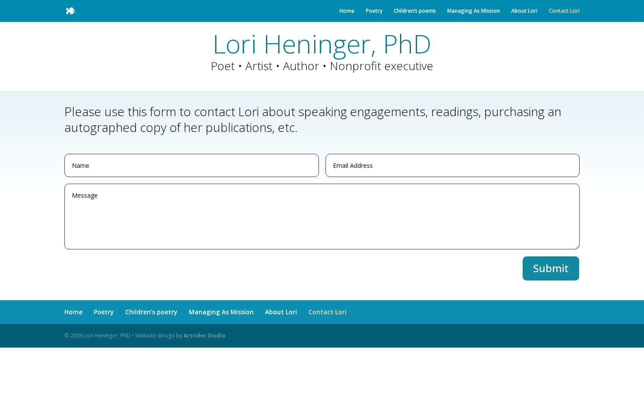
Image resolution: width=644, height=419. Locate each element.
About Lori (524, 11)
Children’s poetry (151, 312)
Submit (551, 268)
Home (347, 11)
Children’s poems (415, 11)
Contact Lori (564, 11)
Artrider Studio (205, 335)
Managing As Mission (473, 11)
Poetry (374, 11)
